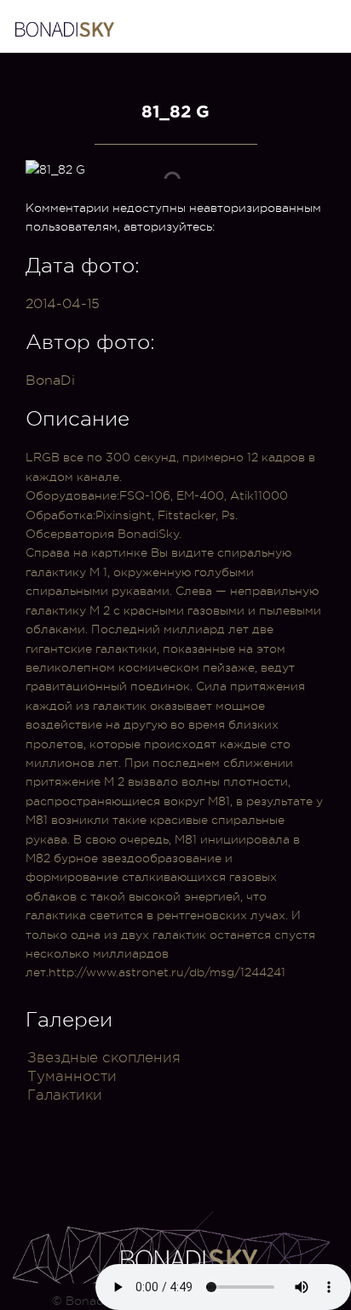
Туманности (72, 1076)
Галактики (64, 1095)
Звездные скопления (104, 1058)
